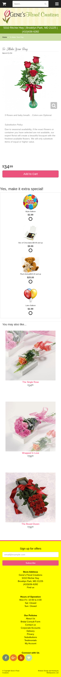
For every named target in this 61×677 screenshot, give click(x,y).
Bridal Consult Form (30, 621)
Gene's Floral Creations (30, 17)
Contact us (30, 624)
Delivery (31, 631)
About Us (30, 618)
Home (4, 37)
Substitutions (30, 637)
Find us (30, 587)
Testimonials (30, 640)
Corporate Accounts (30, 628)
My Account (30, 643)
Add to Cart (30, 174)
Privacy (30, 634)
